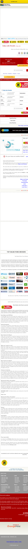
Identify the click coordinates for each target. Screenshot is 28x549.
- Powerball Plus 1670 (5, 486)
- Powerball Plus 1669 (5, 487)
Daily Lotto (3, 394)
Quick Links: (3, 473)
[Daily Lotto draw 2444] (5, 43)
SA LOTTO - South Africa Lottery (18, 508)
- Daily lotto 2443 (4, 478)
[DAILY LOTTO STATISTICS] (11, 145)
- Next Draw (3, 479)
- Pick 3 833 (16, 487)
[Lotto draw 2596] (13, 43)
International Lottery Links (14, 542)
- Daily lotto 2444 (4, 477)
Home (19, 73)
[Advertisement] (14, 22)
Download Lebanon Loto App (6, 518)
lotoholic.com (13, 536)
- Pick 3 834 (16, 486)
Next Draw (5, 73)
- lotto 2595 (16, 478)
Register (14, 73)
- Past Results (4, 481)
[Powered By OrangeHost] (14, 527)
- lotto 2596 (16, 477)
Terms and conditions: (5, 495)
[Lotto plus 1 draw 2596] (20, 43)
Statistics (10, 73)
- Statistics (3, 482)
